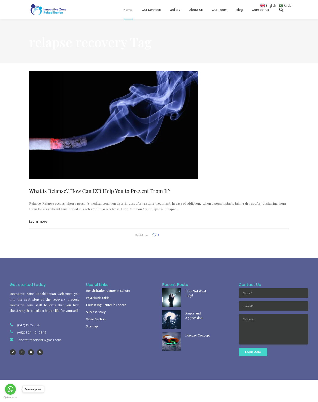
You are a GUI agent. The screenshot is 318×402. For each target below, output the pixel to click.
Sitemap (92, 326)
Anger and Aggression (193, 315)
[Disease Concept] (171, 341)
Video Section (96, 319)
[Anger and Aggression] (171, 319)
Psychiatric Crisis (97, 298)
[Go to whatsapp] (10, 389)
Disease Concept (197, 335)
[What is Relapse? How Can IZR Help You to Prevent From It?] (113, 125)
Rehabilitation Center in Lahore (108, 291)
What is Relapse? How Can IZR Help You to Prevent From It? (99, 190)
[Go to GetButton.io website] (10, 397)
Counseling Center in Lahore (106, 305)
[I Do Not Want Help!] (171, 297)
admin (143, 235)
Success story (96, 312)
